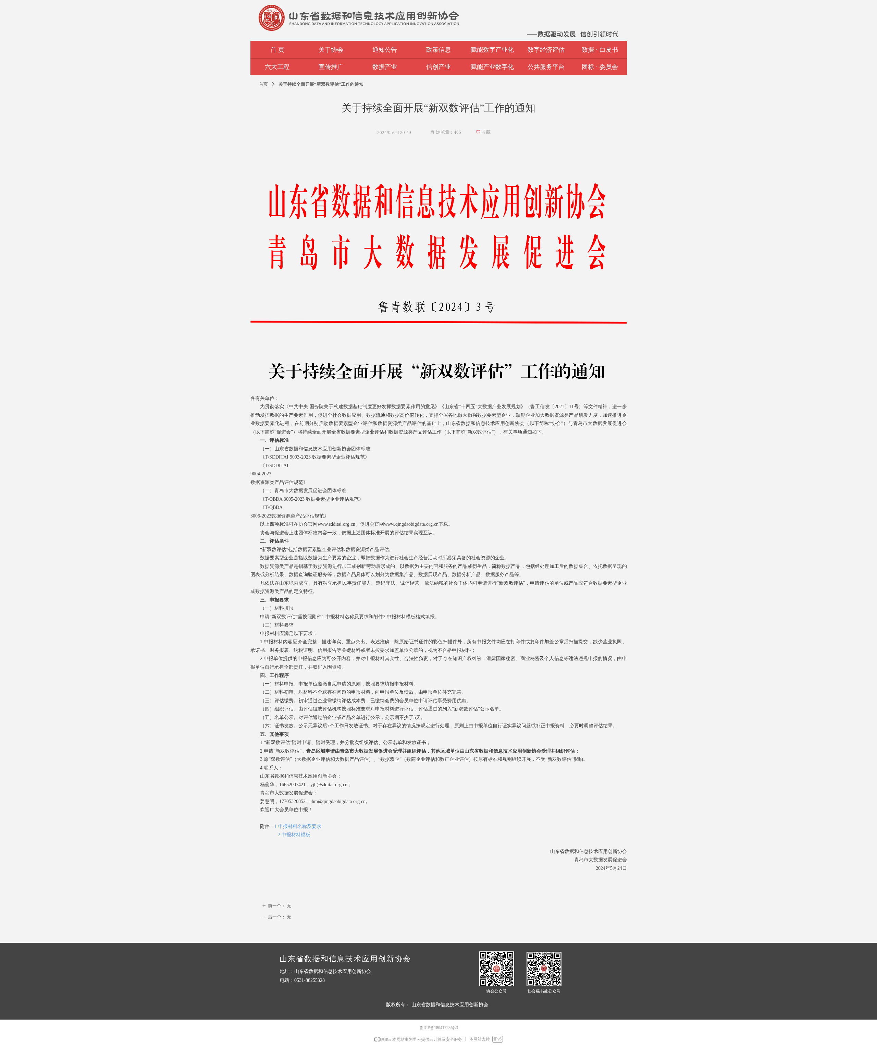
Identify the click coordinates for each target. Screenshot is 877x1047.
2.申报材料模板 (294, 834)
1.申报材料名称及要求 (297, 826)
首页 (263, 84)
